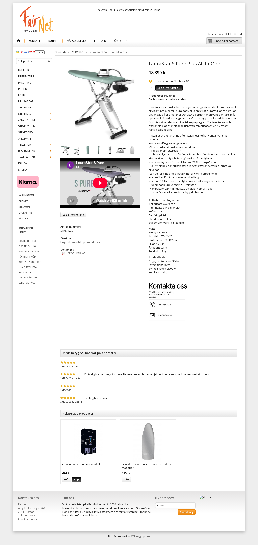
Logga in (100, 41)
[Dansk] (33, 52)
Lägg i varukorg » (169, 88)
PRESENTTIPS (26, 76)
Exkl (239, 34)
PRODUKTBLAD (76, 253)
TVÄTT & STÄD (26, 157)
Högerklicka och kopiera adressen (81, 242)
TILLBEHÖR (24, 144)
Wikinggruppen (140, 536)
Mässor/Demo (76, 41)
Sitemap (23, 169)
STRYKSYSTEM (26, 126)
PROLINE (23, 89)
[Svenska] (18, 52)
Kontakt (34, 41)
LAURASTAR (26, 101)
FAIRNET (23, 95)
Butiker (53, 41)
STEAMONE (25, 107)
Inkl (230, 34)
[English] (22, 52)
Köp (76, 479)
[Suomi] (26, 52)
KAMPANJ (23, 163)
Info (66, 479)
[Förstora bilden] (100, 101)
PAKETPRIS (24, 82)
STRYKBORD (25, 132)
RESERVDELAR (26, 151)
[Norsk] (29, 52)
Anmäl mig (187, 512)
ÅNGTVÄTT (24, 138)
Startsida (61, 52)
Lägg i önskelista (73, 214)
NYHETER (23, 70)
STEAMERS (24, 113)
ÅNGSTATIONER (27, 120)
